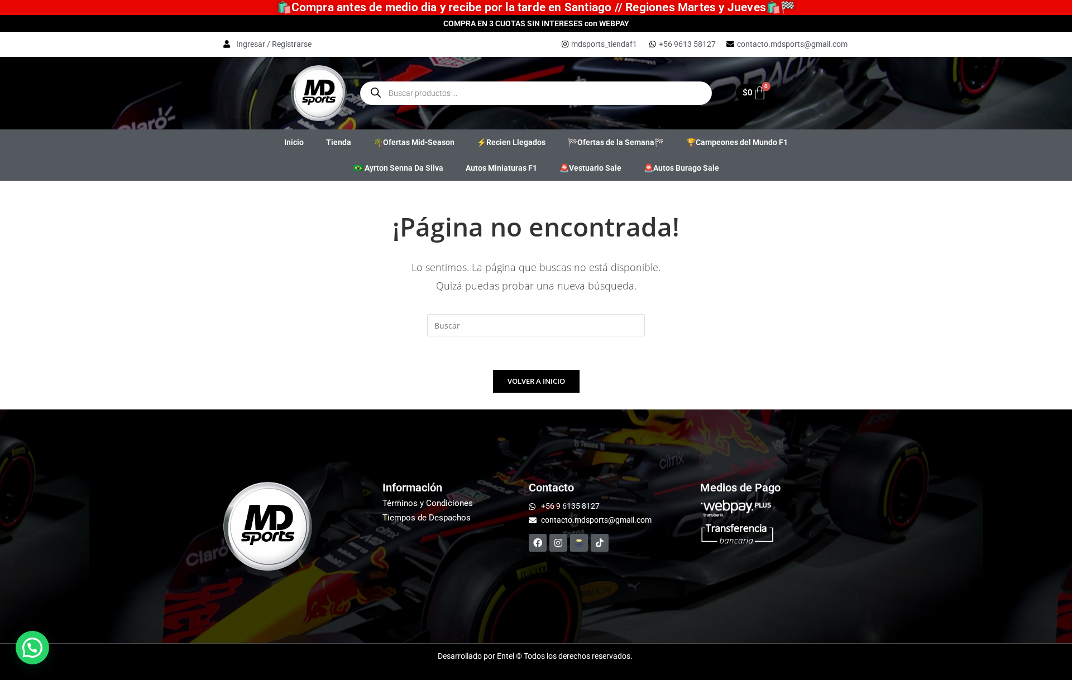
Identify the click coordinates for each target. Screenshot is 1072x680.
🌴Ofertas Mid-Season (414, 142)
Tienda (338, 142)
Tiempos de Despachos (426, 518)
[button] (32, 647)
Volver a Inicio (536, 381)
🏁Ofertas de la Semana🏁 (616, 142)
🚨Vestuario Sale (590, 167)
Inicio (294, 142)
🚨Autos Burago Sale (681, 167)
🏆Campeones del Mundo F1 (737, 142)
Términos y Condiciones (427, 503)
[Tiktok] (600, 543)
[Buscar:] (536, 324)
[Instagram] (558, 543)
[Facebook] (538, 543)
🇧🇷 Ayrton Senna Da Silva (398, 167)
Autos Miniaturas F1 (501, 167)
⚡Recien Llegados (511, 142)
